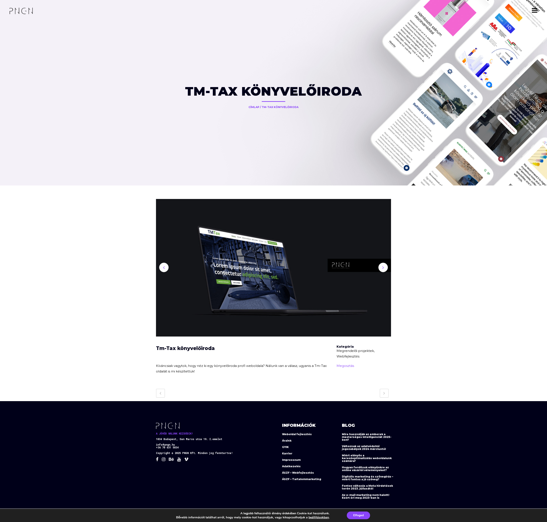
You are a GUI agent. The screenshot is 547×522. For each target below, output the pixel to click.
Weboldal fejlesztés (297, 434)
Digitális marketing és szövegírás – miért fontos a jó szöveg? (367, 478)
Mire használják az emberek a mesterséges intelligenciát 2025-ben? (366, 437)
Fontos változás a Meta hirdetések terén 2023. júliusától (367, 487)
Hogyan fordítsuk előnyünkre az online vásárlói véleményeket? (365, 469)
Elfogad (358, 515)
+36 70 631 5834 (167, 447)
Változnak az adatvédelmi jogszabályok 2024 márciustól (364, 447)
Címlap (254, 107)
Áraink (286, 440)
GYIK (285, 447)
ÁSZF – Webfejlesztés (298, 472)
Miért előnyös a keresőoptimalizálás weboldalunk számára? (367, 458)
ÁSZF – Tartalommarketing (301, 479)
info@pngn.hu (165, 444)
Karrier (287, 453)
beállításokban (319, 517)
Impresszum (291, 459)
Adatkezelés (291, 466)
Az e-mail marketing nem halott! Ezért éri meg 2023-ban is (365, 496)
